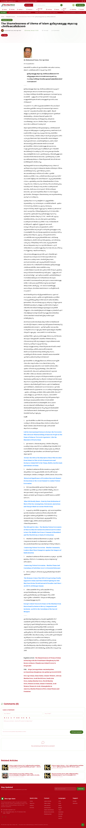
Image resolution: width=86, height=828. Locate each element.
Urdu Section (47, 805)
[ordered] (22, 718)
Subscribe (80, 788)
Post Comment (77, 732)
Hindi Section (47, 807)
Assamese (60, 812)
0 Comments (56, 30)
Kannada (60, 814)
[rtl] (14, 718)
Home (2, 16)
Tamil (59, 809)
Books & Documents (49, 812)
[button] (11, 718)
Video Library (47, 803)
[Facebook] (2, 817)
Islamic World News (49, 809)
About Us (32, 803)
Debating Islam (48, 814)
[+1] (19, 718)
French (60, 818)
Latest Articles (47, 801)
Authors (32, 805)
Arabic (59, 805)
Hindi (59, 803)
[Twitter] (5, 817)
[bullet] (24, 718)
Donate (74, 801)
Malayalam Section (10, 16)
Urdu (59, 801)
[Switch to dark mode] (73, 5)
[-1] (17, 718)
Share (5, 35)
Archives (32, 807)
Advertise (75, 803)
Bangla (60, 807)
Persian (60, 816)
